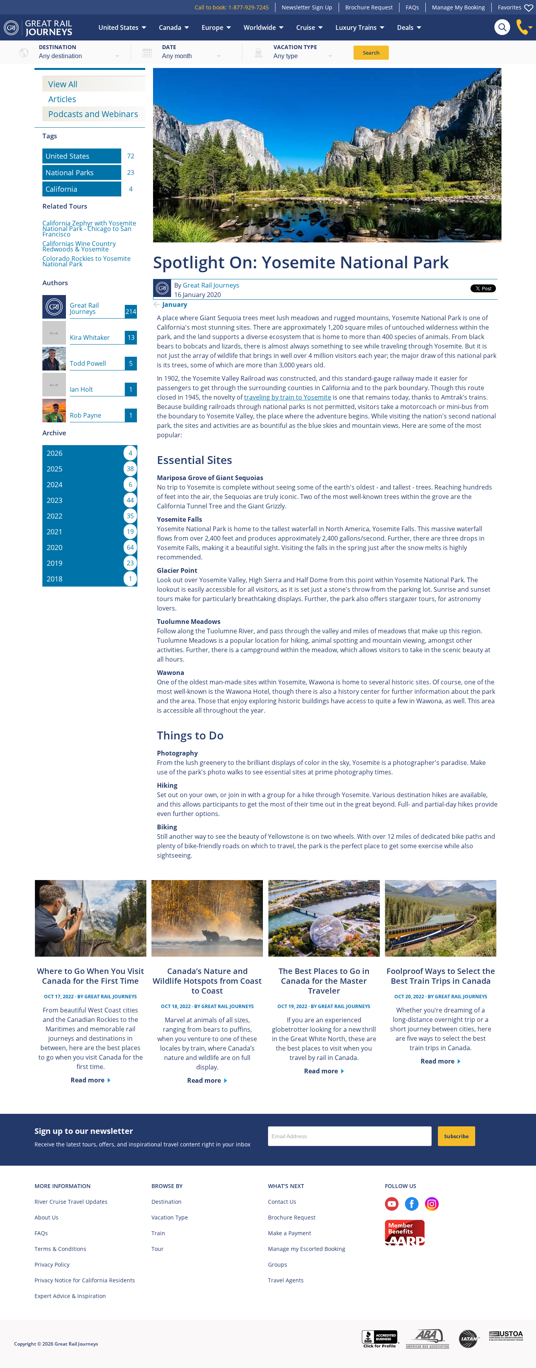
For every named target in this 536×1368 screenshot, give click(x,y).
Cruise (305, 27)
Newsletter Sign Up (307, 7)
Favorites (509, 7)
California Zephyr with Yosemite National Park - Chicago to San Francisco (89, 228)
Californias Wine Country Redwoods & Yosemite (79, 246)
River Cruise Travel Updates (71, 1201)
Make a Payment (289, 1233)
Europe (212, 27)
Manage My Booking (458, 7)
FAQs (412, 7)
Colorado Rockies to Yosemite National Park (86, 261)
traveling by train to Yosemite (287, 397)
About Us (46, 1217)
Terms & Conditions (60, 1248)
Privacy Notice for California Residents (85, 1280)
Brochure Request (369, 7)
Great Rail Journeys (211, 285)
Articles (62, 99)
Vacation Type (169, 1217)
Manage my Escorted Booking (306, 1248)
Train (158, 1233)
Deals (405, 27)
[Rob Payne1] (89, 403)
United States (118, 27)
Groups (277, 1264)
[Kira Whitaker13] (89, 325)
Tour (157, 1248)
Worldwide (260, 27)
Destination (57, 47)
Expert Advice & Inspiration (70, 1296)
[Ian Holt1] (89, 377)
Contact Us (282, 1201)
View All (62, 84)
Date (169, 47)
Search (371, 52)
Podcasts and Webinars (93, 113)
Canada (170, 27)
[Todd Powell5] (89, 351)
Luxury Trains (356, 27)
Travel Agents (286, 1280)
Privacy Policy (52, 1264)
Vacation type (295, 47)
